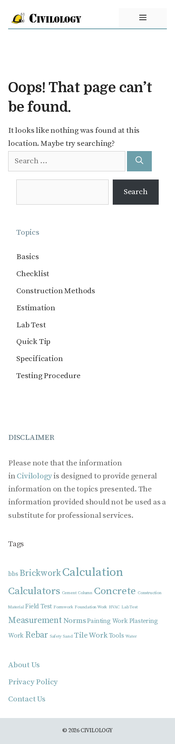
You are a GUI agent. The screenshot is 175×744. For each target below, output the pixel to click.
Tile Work (90, 635)
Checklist (32, 274)
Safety (55, 636)
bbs (13, 574)
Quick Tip (33, 341)
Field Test (38, 606)
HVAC (114, 607)
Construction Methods (55, 291)
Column (85, 593)
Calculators (34, 591)
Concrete (115, 591)
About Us (23, 665)
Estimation (35, 308)
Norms (74, 620)
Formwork (63, 607)
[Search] (139, 161)
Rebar (36, 634)
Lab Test (31, 325)
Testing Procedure (48, 376)
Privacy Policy (33, 682)
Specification (39, 358)
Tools (116, 636)
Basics (27, 257)
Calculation (92, 572)
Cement (69, 593)
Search (136, 192)
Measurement (35, 620)
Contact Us (27, 699)
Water (130, 636)
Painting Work (107, 621)
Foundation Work (90, 607)
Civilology (34, 476)
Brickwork (40, 573)
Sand (67, 636)
